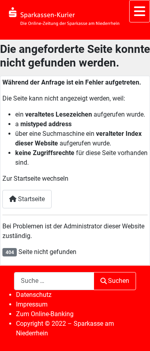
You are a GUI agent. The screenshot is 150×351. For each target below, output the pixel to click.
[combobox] (54, 281)
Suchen (118, 280)
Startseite (30, 199)
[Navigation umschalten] (139, 11)
